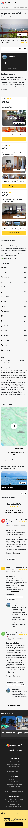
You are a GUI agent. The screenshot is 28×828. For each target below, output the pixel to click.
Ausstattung (6, 134)
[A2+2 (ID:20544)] (5, 176)
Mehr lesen (4, 89)
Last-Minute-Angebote (14, 786)
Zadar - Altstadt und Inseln (14, 764)
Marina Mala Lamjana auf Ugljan (14, 809)
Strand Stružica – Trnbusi (14, 802)
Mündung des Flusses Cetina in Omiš (14, 799)
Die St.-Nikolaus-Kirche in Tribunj (14, 806)
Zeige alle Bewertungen (14, 705)
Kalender (14, 134)
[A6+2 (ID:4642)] (5, 129)
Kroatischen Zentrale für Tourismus (14, 791)
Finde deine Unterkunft (14, 750)
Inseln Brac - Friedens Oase (14, 761)
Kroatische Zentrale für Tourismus (14, 781)
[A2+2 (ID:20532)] (5, 223)
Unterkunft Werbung (14, 779)
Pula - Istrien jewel (14, 769)
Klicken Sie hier (12, 815)
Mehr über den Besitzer (13, 68)
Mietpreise (22, 134)
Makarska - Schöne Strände (14, 771)
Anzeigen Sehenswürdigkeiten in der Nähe (14, 453)
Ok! (14, 824)
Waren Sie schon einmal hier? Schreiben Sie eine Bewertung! (14, 511)
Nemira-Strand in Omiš (14, 804)
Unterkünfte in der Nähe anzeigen (14, 448)
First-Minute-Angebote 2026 (14, 789)
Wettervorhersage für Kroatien (14, 784)
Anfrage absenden (14, 139)
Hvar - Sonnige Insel (14, 766)
